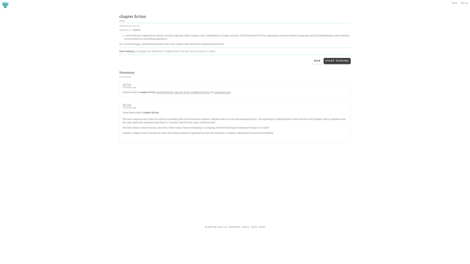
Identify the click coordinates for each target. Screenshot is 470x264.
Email (262, 226)
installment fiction (200, 92)
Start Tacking (337, 60)
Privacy (245, 226)
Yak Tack (127, 84)
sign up (464, 2)
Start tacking (126, 51)
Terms (254, 226)
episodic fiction (182, 92)
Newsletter (234, 226)
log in (455, 2)
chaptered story (223, 92)
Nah (317, 60)
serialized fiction (165, 92)
